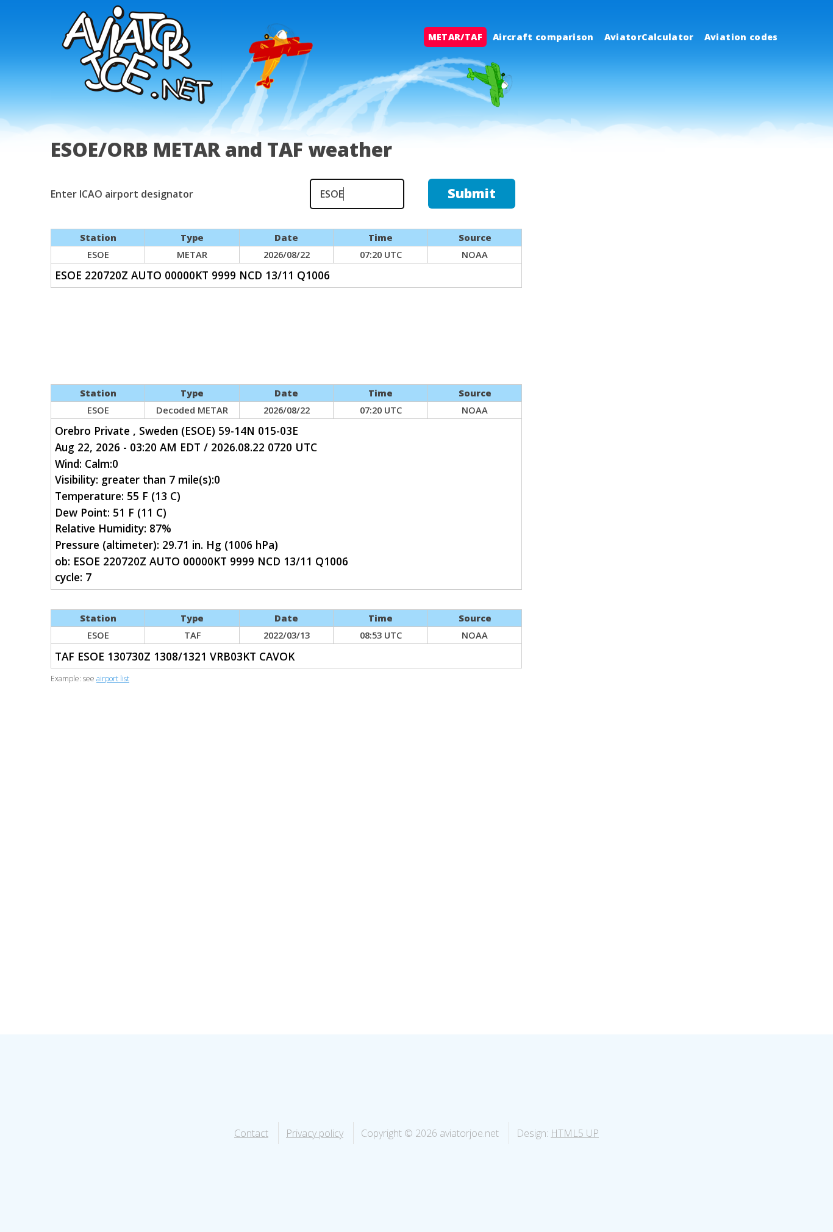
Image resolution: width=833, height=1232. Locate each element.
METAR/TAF (455, 37)
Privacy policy (314, 1133)
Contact (251, 1133)
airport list (112, 678)
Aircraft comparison (543, 37)
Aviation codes (741, 37)
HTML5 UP (575, 1133)
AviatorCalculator (649, 37)
